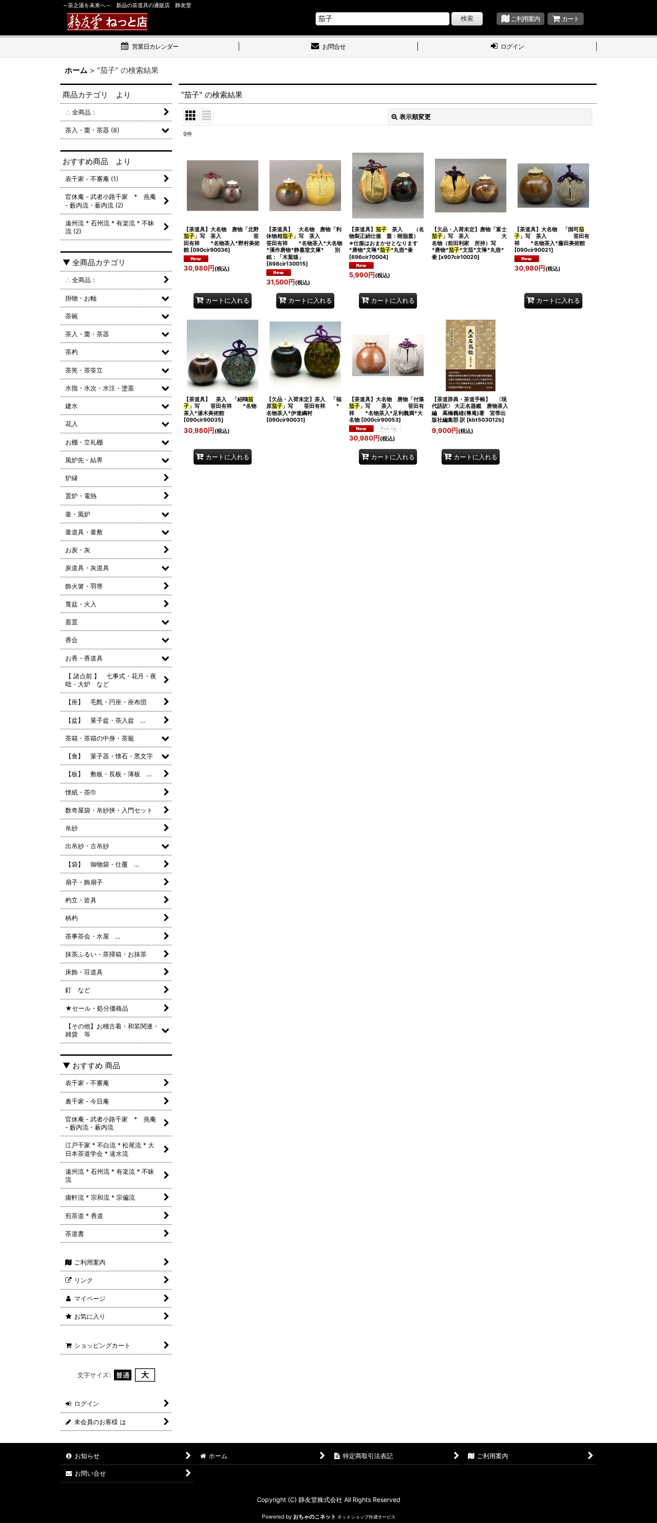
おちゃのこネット (314, 1516)
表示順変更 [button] (415, 116)
